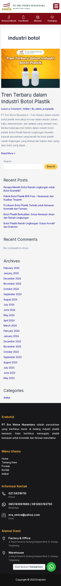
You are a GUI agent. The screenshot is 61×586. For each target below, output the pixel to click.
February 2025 (11, 268)
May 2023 (9, 378)
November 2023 (12, 346)
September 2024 (13, 294)
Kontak (5, 469)
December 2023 (12, 341)
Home (5, 458)
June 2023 (9, 372)
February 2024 (11, 331)
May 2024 (9, 315)
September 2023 (13, 357)
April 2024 (9, 320)
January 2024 (11, 336)
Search (7, 161)
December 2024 (12, 278)
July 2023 (9, 367)
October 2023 (11, 352)
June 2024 (9, 310)
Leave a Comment (11, 109)
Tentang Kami (9, 462)
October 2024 (11, 289)
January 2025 (11, 273)
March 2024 (10, 325)
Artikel (26, 109)
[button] (56, 6)
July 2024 (9, 304)
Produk (6, 466)
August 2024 (10, 299)
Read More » (8, 153)
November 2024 (12, 283)
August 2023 (10, 362)
